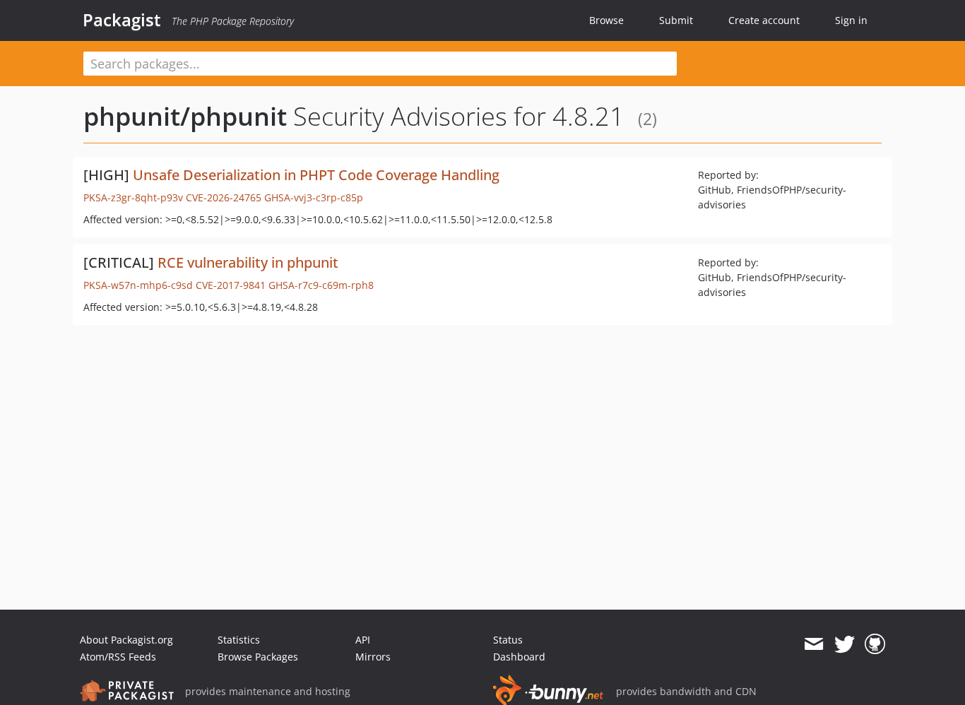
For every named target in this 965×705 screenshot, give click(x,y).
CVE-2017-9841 (231, 285)
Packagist (122, 19)
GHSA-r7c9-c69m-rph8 (321, 285)
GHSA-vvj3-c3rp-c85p (313, 197)
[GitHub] (875, 644)
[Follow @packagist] (844, 644)
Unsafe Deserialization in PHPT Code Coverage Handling (316, 174)
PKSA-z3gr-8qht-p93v (133, 197)
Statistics (239, 639)
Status (508, 639)
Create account (764, 20)
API (362, 639)
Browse (606, 20)
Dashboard (519, 656)
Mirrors (373, 656)
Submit (676, 20)
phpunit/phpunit (185, 116)
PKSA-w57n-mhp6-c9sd (138, 285)
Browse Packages (258, 656)
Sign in (851, 20)
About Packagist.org (126, 639)
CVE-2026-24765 (223, 197)
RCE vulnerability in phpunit (248, 262)
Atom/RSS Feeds (118, 656)
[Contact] (813, 644)
